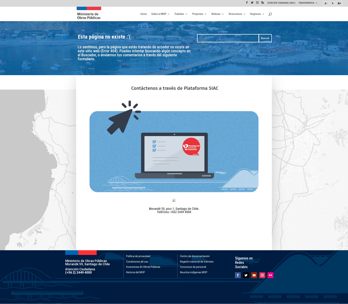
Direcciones (235, 14)
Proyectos (197, 14)
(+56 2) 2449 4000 (78, 272)
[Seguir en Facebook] (238, 275)
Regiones (255, 14)
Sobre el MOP (158, 14)
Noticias (216, 14)
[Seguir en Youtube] (254, 275)
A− (326, 3)
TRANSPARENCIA (306, 3)
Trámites (179, 14)
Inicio (143, 14)
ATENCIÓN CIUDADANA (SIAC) (281, 3)
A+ (339, 3)
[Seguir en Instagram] (262, 275)
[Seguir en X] (246, 275)
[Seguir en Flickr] (270, 275)
